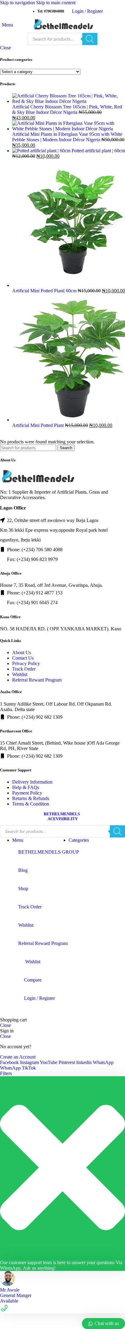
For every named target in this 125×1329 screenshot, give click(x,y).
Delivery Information (32, 781)
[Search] (89, 39)
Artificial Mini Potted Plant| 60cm (45, 290)
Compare (33, 979)
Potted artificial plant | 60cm (98, 150)
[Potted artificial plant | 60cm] (42, 150)
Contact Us (23, 658)
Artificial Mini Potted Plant (38, 425)
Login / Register (39, 998)
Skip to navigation (18, 2)
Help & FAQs (25, 787)
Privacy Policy (26, 663)
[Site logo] (62, 30)
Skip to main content (56, 2)
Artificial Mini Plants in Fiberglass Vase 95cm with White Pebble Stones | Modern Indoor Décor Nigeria (67, 137)
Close (5, 47)
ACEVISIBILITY (63, 818)
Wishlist (19, 674)
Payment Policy (27, 792)
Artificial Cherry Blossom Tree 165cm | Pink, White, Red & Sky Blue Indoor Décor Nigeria (67, 109)
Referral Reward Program (37, 679)
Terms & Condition (30, 803)
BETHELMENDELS (62, 814)
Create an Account (17, 1056)
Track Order (23, 669)
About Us (21, 652)
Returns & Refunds (30, 798)
